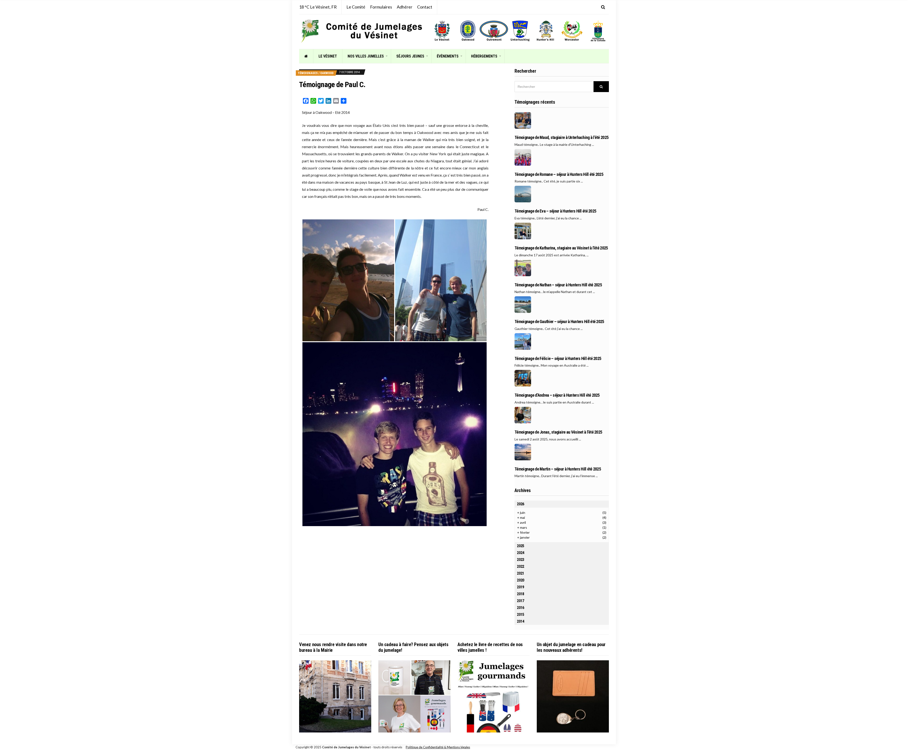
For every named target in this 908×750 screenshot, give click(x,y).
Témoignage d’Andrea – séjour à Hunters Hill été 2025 (557, 395)
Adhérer (404, 6)
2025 (520, 546)
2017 (520, 601)
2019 (520, 587)
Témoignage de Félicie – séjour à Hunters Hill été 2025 (558, 358)
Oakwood (327, 73)
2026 (520, 504)
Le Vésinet (328, 56)
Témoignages (308, 73)
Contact (424, 6)
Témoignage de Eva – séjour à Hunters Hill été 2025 (555, 211)
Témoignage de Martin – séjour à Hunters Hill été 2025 (558, 469)
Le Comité (355, 6)
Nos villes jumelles (366, 56)
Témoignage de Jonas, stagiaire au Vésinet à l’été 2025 (558, 432)
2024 (520, 552)
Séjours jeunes (410, 56)
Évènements (447, 56)
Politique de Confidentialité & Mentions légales (438, 747)
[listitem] (442, 31)
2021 (520, 573)
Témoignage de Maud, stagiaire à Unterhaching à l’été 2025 (561, 137)
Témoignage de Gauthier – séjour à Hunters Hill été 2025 (559, 322)
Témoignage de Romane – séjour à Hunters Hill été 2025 (559, 174)
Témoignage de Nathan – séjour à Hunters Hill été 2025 (558, 285)
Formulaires (381, 6)
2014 (520, 621)
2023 (520, 559)
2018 (520, 594)
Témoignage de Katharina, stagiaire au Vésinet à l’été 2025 (561, 248)
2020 (520, 580)
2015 (520, 614)
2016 (520, 607)
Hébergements (484, 56)
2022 (520, 566)
